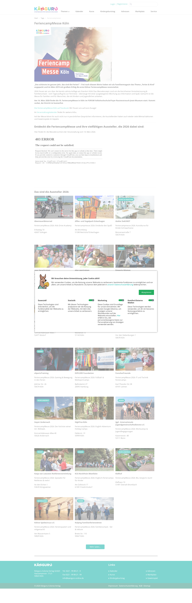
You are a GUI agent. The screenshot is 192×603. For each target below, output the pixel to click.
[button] (146, 292)
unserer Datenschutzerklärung (120, 284)
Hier (118, 315)
